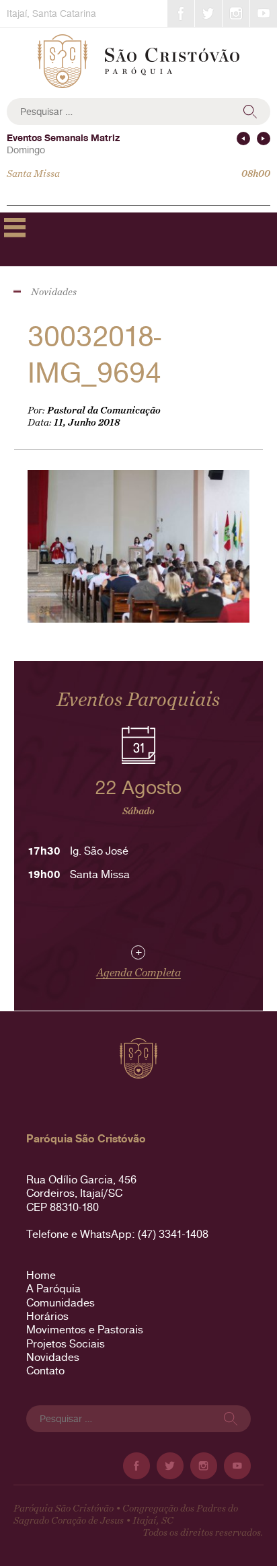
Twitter (208, 13)
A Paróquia (53, 1289)
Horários (47, 1316)
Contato (45, 1371)
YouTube (263, 13)
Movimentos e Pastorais (84, 1330)
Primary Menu (15, 227)
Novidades (52, 1357)
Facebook (180, 13)
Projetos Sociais (65, 1344)
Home (41, 1275)
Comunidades (60, 1303)
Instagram (236, 13)
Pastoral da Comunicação (104, 410)
